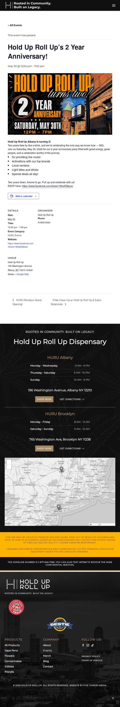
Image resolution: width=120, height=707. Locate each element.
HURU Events (14, 235)
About (47, 645)
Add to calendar (23, 196)
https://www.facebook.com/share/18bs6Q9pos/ (47, 186)
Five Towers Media (94, 685)
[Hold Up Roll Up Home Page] (28, 584)
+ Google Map (22, 274)
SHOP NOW (44, 399)
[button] (113, 5)
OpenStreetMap (108, 524)
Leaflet (95, 524)
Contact (48, 666)
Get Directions (70, 399)
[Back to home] (28, 5)
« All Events (15, 25)
